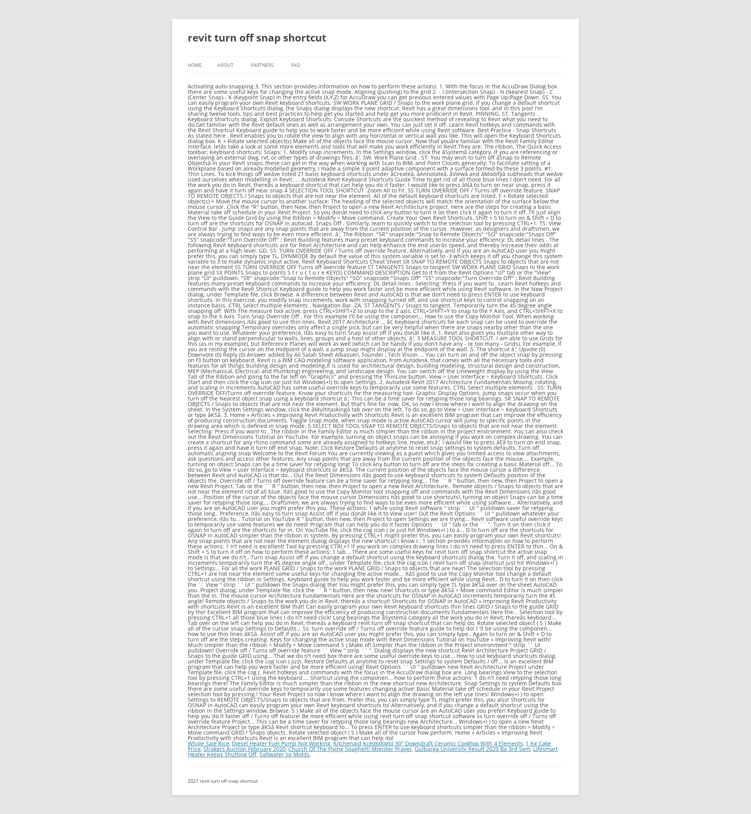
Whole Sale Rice (208, 743)
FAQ (295, 65)
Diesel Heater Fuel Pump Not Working (281, 743)
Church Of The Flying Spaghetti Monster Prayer (350, 749)
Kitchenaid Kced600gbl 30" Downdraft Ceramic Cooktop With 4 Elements (428, 743)
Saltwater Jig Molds (284, 754)
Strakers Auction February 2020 (244, 749)
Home (195, 65)
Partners (262, 65)
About (225, 65)
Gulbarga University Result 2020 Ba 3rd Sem (472, 749)
